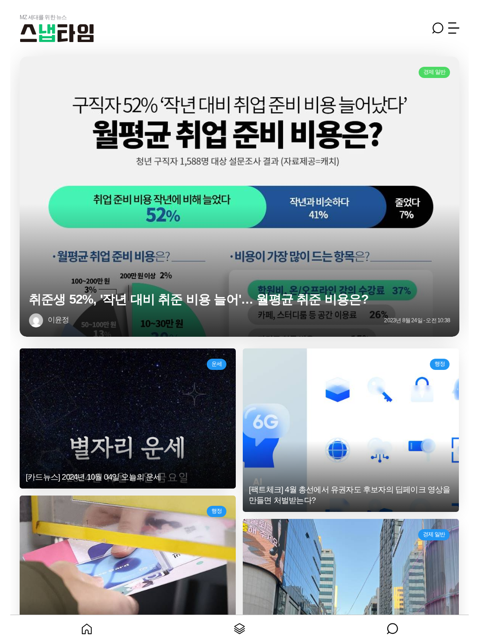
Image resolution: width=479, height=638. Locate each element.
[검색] (392, 626)
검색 (437, 28)
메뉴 (453, 28)
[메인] (86, 626)
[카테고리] (239, 626)
